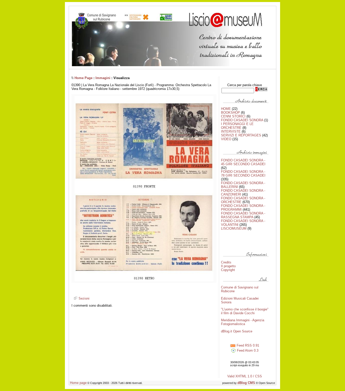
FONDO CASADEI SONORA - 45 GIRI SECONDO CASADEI (243, 162)
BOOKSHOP (230, 112)
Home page (78, 383)
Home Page (83, 78)
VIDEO (226, 139)
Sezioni (83, 298)
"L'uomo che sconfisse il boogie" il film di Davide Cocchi (244, 311)
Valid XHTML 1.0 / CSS (244, 376)
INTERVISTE (231, 131)
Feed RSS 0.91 (247, 345)
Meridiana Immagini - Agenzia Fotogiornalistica (242, 322)
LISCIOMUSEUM (234, 228)
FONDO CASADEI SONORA (242, 120)
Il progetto (228, 266)
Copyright (228, 270)
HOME (226, 109)
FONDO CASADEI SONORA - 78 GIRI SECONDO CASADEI (243, 173)
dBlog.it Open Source (236, 331)
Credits (226, 262)
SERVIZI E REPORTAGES (241, 135)
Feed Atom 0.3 (247, 350)
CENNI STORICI (233, 116)
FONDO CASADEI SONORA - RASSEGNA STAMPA (243, 215)
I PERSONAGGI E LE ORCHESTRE (237, 126)
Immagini (102, 78)
